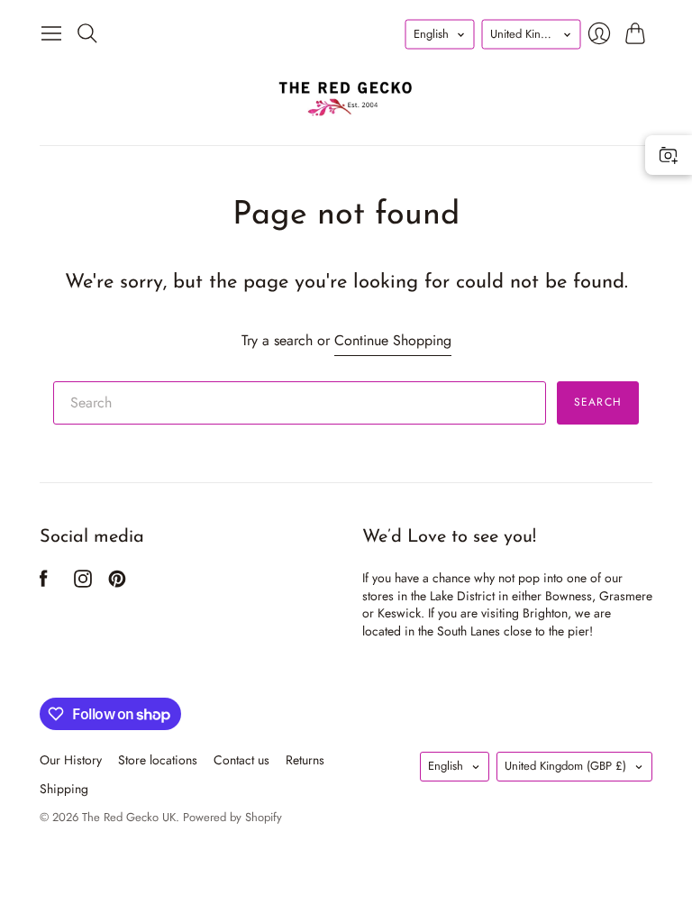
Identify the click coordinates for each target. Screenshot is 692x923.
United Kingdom (565, 765)
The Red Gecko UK (129, 817)
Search (598, 402)
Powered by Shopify (232, 817)
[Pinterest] (117, 582)
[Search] (87, 33)
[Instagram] (83, 582)
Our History (71, 760)
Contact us (241, 760)
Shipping (64, 789)
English (445, 765)
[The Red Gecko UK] (346, 97)
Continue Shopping (392, 341)
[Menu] (51, 33)
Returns (305, 760)
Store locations (157, 760)
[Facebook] (44, 582)
